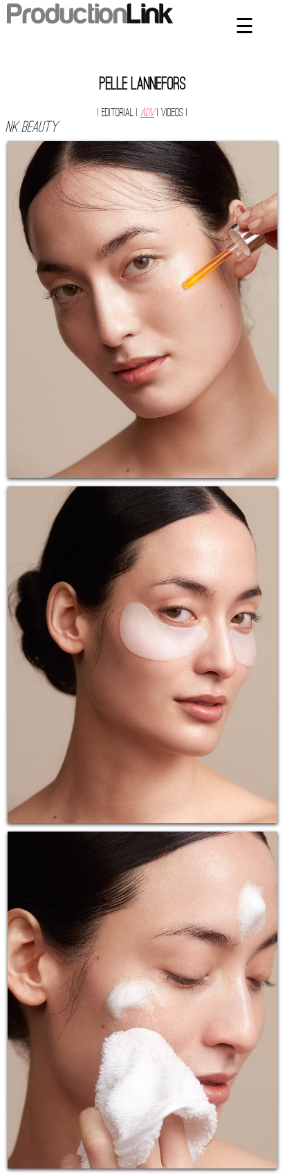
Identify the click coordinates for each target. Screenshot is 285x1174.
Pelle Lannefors (143, 85)
